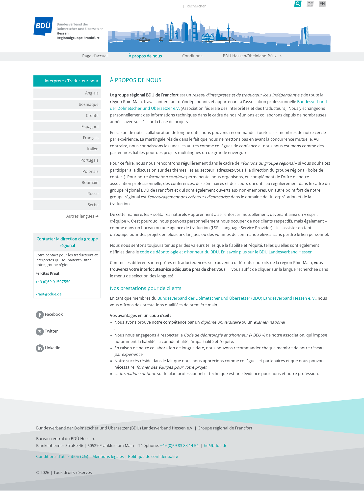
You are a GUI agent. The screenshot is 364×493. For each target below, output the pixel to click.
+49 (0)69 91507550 (53, 281)
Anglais (92, 93)
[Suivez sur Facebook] (40, 315)
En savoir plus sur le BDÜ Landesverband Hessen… (268, 252)
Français (91, 137)
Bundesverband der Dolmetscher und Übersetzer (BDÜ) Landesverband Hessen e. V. (236, 298)
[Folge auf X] (40, 332)
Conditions (192, 56)
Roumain (90, 182)
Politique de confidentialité (153, 456)
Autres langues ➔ (82, 216)
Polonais (90, 171)
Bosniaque (89, 104)
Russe (93, 193)
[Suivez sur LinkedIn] (40, 348)
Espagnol (90, 126)
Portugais (89, 160)
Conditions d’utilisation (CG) (62, 456)
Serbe (93, 204)
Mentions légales (108, 456)
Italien (93, 149)
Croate (92, 115)
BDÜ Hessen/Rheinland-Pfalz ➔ (252, 56)
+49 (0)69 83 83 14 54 (180, 445)
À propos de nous (145, 56)
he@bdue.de (215, 445)
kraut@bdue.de (48, 293)
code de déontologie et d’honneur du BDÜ (179, 252)
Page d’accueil (95, 56)
